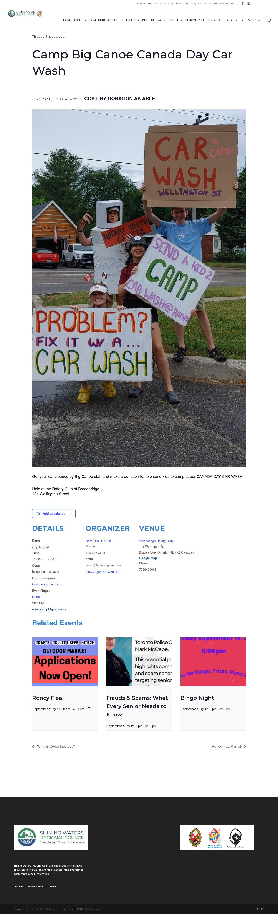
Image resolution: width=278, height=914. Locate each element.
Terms (52, 886)
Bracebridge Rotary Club (156, 541)
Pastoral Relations (198, 20)
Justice (174, 20)
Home (67, 20)
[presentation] (65, 661)
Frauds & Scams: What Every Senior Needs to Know (137, 706)
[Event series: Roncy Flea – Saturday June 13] (89, 708)
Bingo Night (197, 698)
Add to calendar (54, 513)
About (78, 20)
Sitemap (20, 886)
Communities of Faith (104, 20)
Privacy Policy (37, 886)
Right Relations (229, 20)
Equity (131, 20)
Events (251, 20)
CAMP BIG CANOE (99, 541)
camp (36, 596)
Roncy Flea (47, 698)
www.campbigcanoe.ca (49, 609)
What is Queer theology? (55, 746)
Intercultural (152, 20)
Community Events (45, 584)
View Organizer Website (102, 572)
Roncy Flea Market (227, 746)
